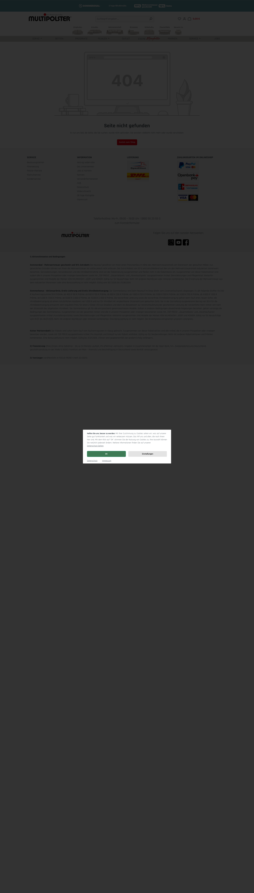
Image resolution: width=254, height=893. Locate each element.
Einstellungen (147, 454)
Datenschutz (92, 460)
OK (106, 454)
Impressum (106, 460)
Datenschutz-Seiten (95, 446)
